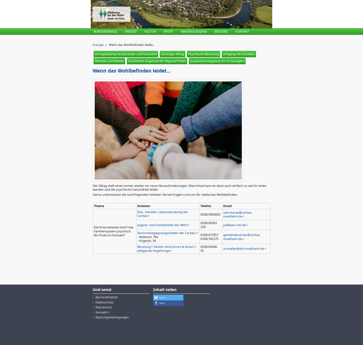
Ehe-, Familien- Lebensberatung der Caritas (162, 214)
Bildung (221, 31)
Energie (98, 45)
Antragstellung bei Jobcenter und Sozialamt (126, 54)
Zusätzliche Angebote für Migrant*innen (157, 61)
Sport (168, 31)
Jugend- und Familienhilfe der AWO (162, 225)
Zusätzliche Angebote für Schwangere (217, 61)
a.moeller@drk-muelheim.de (243, 249)
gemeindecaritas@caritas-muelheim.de (242, 237)
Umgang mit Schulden (239, 54)
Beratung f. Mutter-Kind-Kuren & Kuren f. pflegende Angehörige (166, 249)
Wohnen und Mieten (109, 61)
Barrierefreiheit (106, 297)
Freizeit (131, 31)
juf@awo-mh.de (234, 225)
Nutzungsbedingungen (112, 317)
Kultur (150, 31)
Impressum (103, 307)
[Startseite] (151, 14)
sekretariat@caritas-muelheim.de (237, 214)
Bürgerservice (105, 31)
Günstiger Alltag (172, 54)
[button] (168, 297)
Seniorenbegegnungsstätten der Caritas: (166, 233)
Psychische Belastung (203, 54)
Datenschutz (104, 302)
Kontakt (242, 31)
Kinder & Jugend (194, 31)
